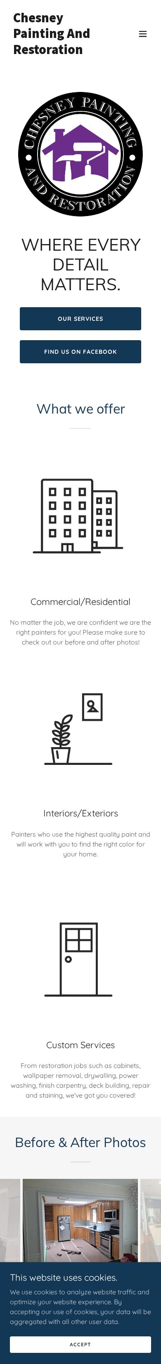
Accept (80, 1344)
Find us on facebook (80, 351)
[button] (143, 34)
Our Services (81, 318)
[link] (59, 51)
